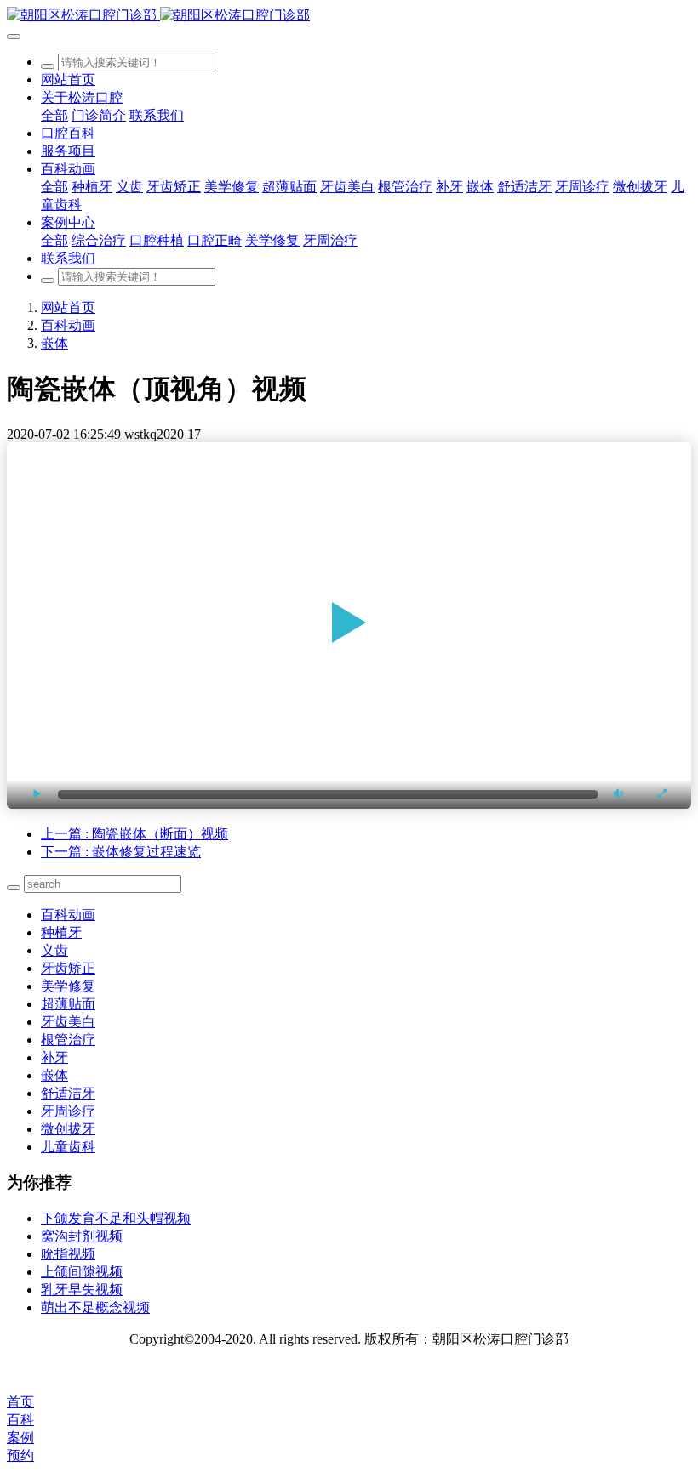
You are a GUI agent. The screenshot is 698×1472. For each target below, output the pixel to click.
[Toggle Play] (349, 625)
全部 (54, 115)
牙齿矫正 (68, 968)
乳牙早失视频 (82, 1289)
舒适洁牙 (68, 1093)
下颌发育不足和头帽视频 (116, 1218)
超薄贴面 (68, 1004)
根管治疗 (68, 1039)
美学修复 (68, 986)
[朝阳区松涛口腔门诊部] (349, 16)
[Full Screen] (661, 793)
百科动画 (68, 325)
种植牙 (61, 932)
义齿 (54, 950)
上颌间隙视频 (82, 1272)
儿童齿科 (68, 1147)
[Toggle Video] (36, 793)
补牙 (54, 1057)
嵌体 (54, 343)
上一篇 (134, 834)
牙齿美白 (68, 1021)
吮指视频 (68, 1254)
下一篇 (121, 851)
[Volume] (619, 793)
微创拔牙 (68, 1129)
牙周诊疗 (68, 1111)
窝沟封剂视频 (82, 1236)
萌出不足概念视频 (95, 1307)
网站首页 (68, 79)
